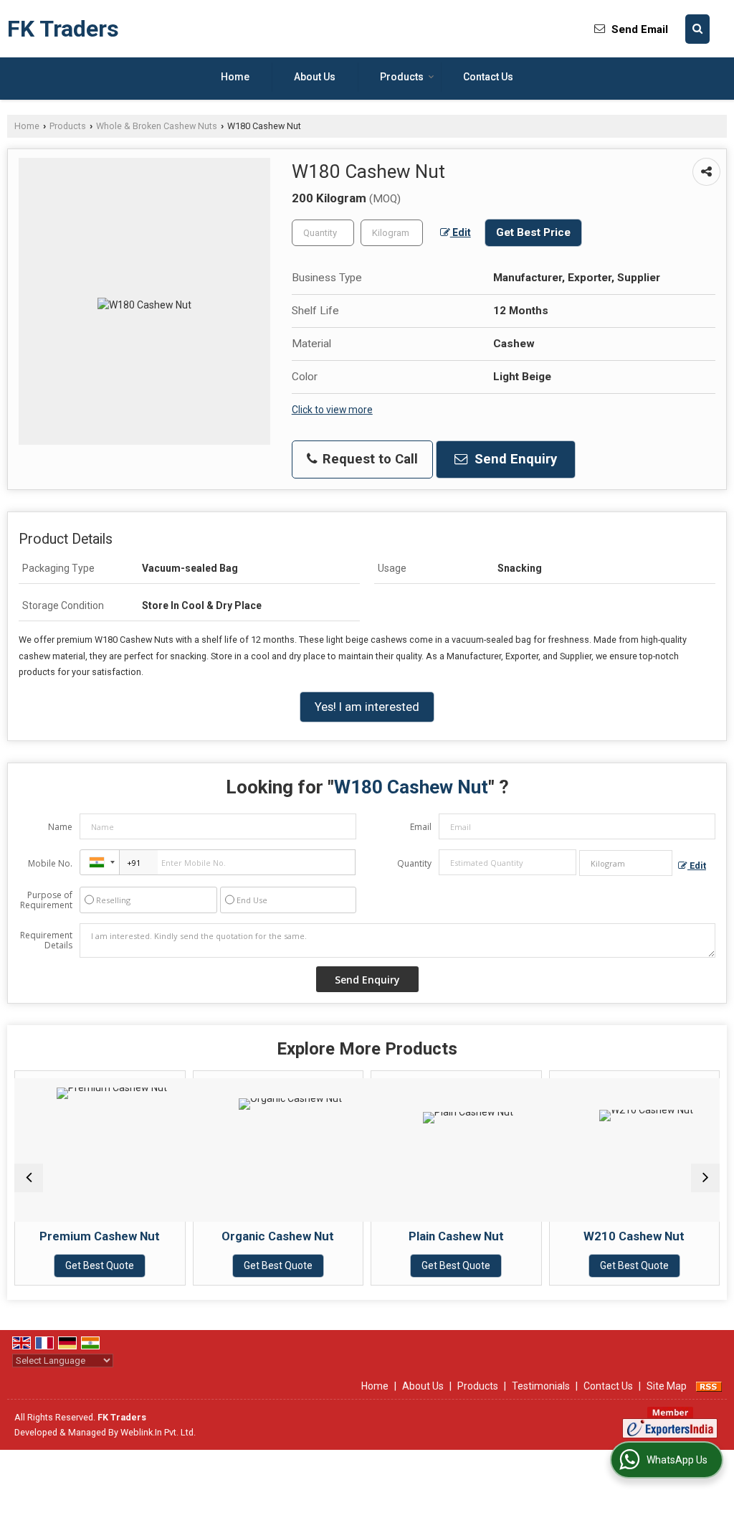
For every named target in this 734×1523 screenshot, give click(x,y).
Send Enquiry (514, 459)
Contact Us (488, 76)
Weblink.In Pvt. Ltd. (158, 1432)
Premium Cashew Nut (66, 1236)
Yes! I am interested (367, 706)
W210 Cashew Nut (601, 1236)
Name (60, 827)
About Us (314, 76)
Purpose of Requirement (46, 900)
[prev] (28, 1178)
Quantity (414, 863)
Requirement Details (46, 940)
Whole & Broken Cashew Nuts (156, 126)
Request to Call (368, 459)
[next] (705, 1178)
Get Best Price (533, 232)
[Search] (697, 29)
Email (421, 827)
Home (235, 76)
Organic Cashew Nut (245, 1236)
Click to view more (332, 409)
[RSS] (709, 1386)
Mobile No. (50, 863)
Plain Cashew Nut (423, 1236)
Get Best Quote (66, 1265)
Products (402, 76)
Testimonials (541, 1386)
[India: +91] (100, 862)
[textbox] (392, 233)
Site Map (667, 1386)
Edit (460, 232)
